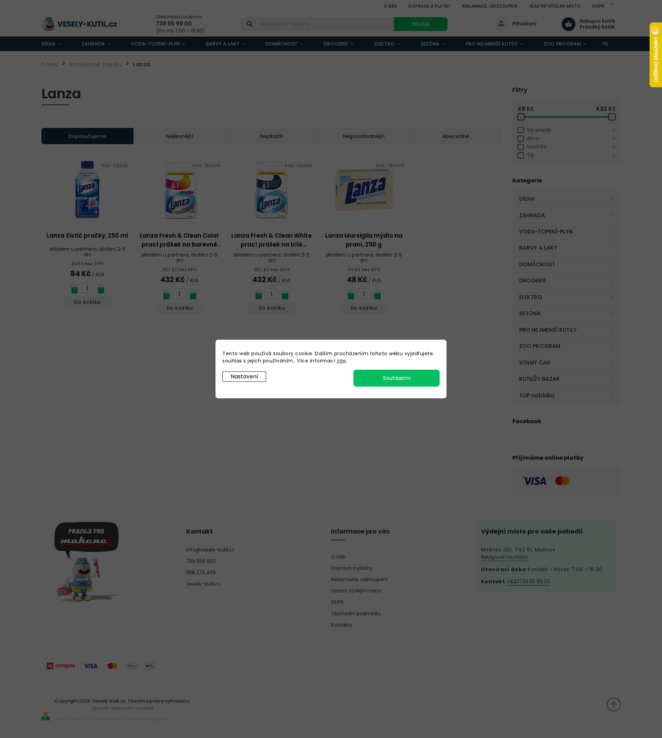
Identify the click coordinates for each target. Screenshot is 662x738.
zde (341, 360)
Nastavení (244, 376)
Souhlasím (397, 378)
